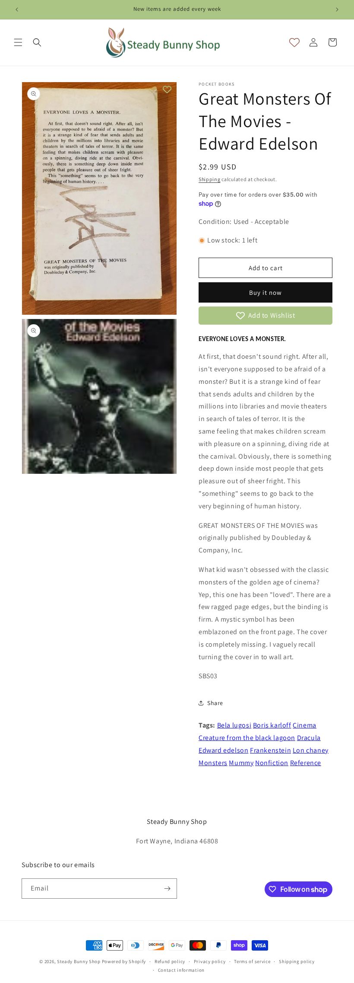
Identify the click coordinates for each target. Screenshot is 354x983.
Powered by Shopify (124, 961)
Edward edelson (223, 750)
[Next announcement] (337, 9)
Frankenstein (270, 750)
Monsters (213, 762)
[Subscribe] (167, 888)
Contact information (181, 970)
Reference (305, 762)
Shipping (210, 179)
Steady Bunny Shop (79, 961)
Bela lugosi (234, 725)
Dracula (309, 737)
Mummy (241, 762)
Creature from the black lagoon (247, 737)
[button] (18, 42)
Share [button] (215, 703)
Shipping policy (297, 961)
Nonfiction (271, 762)
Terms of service (252, 961)
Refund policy (170, 961)
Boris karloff (272, 725)
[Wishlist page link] (294, 42)
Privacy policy (210, 961)
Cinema (304, 725)
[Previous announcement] (16, 9)
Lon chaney (311, 750)
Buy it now (265, 292)
